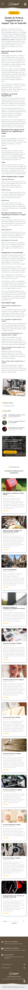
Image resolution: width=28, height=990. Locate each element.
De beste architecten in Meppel (12, 753)
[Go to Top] (24, 981)
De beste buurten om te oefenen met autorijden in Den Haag (16, 428)
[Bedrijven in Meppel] (2, 948)
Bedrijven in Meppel (11, 948)
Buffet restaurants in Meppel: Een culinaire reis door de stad (12, 531)
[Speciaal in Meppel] (2, 942)
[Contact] (2, 955)
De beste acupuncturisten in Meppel (13, 679)
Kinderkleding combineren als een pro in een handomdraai (16, 415)
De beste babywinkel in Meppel (12, 824)
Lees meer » (6, 510)
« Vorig (4, 921)
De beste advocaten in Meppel (11, 717)
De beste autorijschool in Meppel (12, 790)
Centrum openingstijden (10, 569)
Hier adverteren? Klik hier (9, 406)
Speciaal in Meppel (11, 941)
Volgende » (14, 923)
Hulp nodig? (8, 955)
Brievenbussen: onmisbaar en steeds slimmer (13, 493)
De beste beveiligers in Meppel (11, 858)
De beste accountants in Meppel (12, 643)
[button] (25, 4)
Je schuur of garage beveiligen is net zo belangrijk (16, 422)
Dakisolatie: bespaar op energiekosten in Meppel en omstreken (14, 608)
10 (23, 921)
